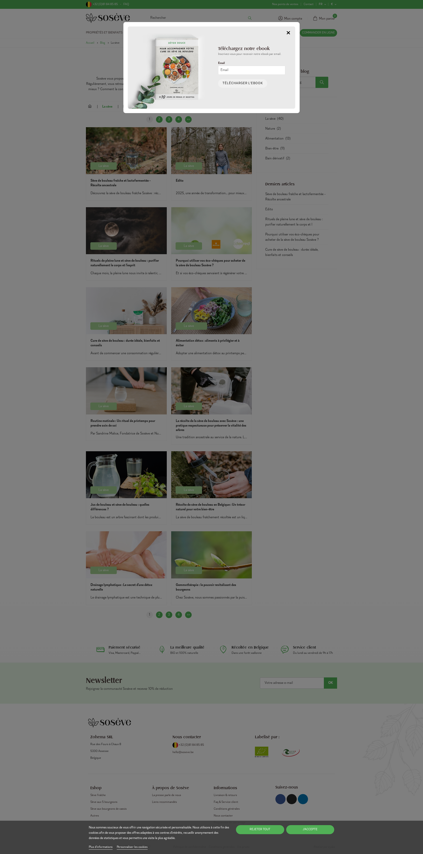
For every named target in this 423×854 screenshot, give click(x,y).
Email (221, 63)
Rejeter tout (260, 829)
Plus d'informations (101, 847)
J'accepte (310, 829)
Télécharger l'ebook (243, 83)
